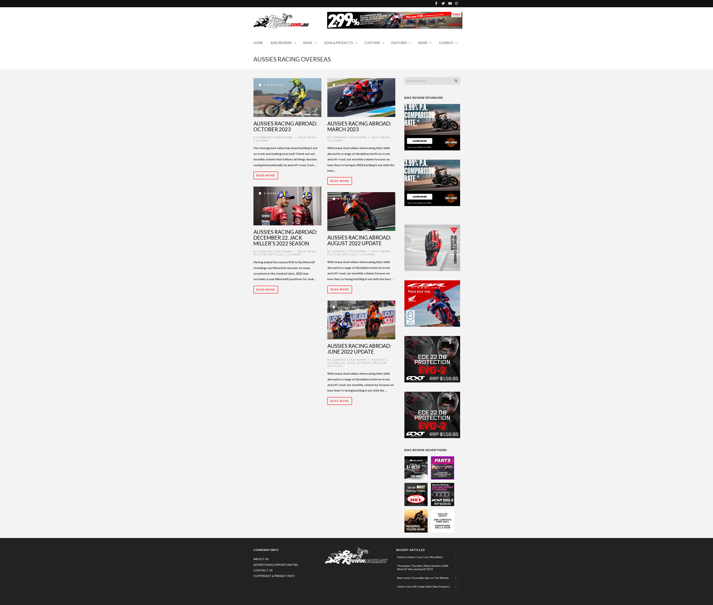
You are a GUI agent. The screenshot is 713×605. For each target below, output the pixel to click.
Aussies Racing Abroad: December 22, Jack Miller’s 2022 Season (285, 238)
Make (307, 43)
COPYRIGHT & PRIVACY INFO (274, 576)
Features (399, 43)
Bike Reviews (281, 43)
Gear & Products (338, 43)
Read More (265, 175)
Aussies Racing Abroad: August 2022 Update (359, 240)
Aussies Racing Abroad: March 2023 (359, 126)
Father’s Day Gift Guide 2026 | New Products (423, 586)
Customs (372, 43)
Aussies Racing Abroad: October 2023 (285, 126)
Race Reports (359, 362)
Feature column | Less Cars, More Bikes (420, 557)
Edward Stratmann (275, 137)
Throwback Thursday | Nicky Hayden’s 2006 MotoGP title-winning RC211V (422, 567)
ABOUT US (260, 559)
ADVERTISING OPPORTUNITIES (275, 564)
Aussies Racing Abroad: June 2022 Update (359, 349)
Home (258, 43)
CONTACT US (263, 570)
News (422, 43)
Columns (261, 140)
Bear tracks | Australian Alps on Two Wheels (423, 577)
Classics (446, 43)
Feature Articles (268, 254)
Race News (307, 137)
